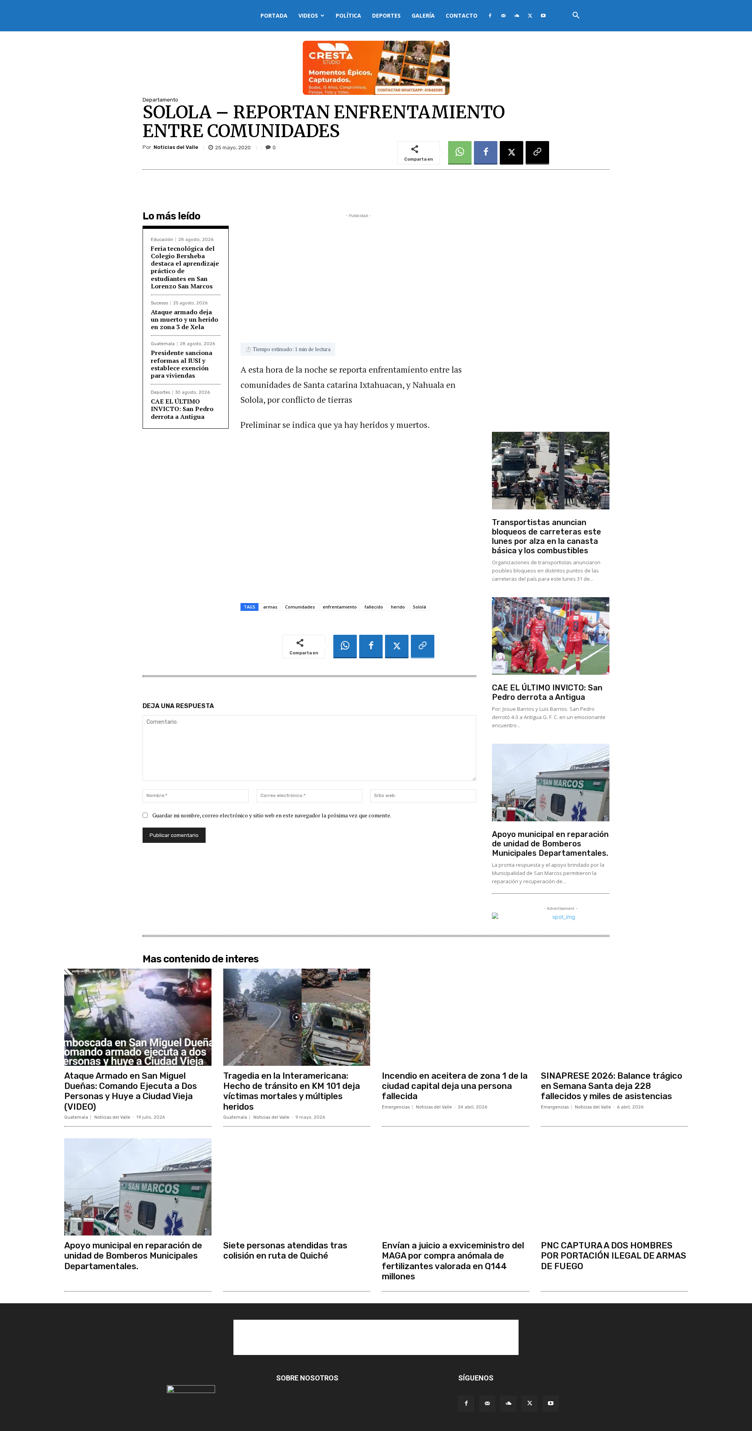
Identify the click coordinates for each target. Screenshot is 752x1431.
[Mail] (503, 15)
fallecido (374, 607)
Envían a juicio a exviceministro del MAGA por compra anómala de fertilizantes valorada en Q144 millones (453, 1261)
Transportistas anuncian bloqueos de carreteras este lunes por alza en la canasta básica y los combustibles (546, 536)
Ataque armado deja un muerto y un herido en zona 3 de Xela (184, 319)
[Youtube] (543, 15)
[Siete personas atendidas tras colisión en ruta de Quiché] (297, 1186)
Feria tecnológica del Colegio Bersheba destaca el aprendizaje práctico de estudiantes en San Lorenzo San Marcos (185, 267)
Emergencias (396, 1107)
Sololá (419, 607)
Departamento (160, 99)
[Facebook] (490, 15)
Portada (273, 15)
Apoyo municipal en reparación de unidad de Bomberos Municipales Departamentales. (550, 844)
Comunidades (300, 607)
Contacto (461, 15)
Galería (423, 15)
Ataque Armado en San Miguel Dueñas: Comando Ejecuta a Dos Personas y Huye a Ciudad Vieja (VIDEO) (130, 1091)
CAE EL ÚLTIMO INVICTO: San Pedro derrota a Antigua (182, 408)
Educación (162, 239)
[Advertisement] (358, 275)
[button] (575, 16)
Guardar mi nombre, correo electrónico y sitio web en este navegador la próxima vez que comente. (271, 815)
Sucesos (159, 303)
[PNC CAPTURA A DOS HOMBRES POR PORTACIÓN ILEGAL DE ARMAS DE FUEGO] (614, 1186)
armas (270, 607)
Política (348, 15)
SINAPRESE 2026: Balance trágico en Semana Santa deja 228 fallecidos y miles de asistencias (611, 1086)
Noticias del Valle (176, 147)
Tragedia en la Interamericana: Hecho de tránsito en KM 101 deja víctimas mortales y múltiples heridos (291, 1091)
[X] (530, 15)
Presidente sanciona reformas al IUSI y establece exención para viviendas (181, 364)
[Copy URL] (537, 153)
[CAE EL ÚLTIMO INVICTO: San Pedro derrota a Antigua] (550, 636)
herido (398, 607)
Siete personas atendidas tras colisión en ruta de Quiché (285, 1250)
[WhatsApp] (460, 153)
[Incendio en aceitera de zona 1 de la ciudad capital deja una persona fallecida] (455, 1017)
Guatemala (163, 344)
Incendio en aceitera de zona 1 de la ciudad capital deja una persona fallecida (455, 1086)
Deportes (386, 15)
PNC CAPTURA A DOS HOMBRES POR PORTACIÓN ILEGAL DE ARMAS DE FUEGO (613, 1256)
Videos (308, 15)
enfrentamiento (340, 607)
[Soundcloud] (516, 15)
